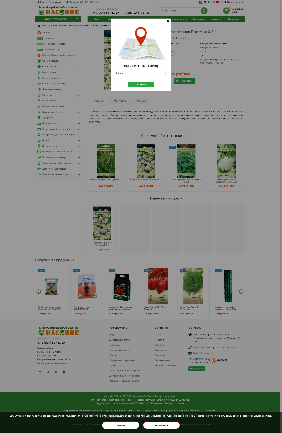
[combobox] (141, 73)
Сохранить (141, 85)
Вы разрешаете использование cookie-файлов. (169, 416)
